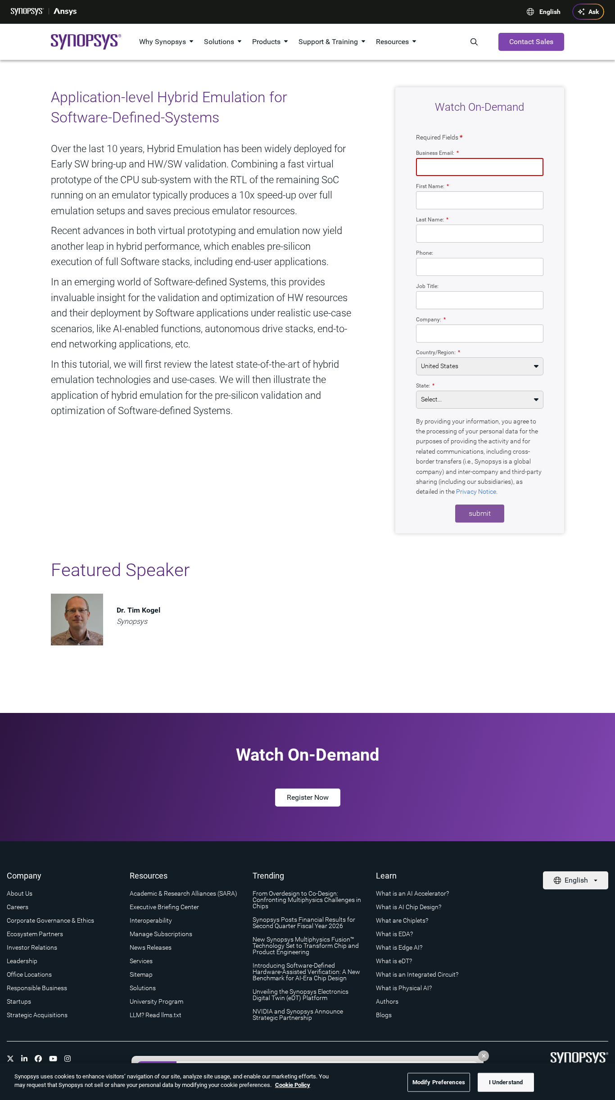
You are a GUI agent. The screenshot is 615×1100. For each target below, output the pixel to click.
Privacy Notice (476, 491)
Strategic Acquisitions (37, 1015)
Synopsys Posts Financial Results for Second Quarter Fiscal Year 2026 (304, 922)
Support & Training (328, 41)
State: (425, 385)
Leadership (22, 961)
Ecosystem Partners (35, 934)
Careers (17, 907)
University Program (156, 1001)
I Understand (506, 1082)
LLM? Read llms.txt (155, 1015)
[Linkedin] (24, 1058)
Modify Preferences (438, 1082)
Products (266, 41)
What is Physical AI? (404, 988)
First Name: (432, 186)
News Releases (151, 947)
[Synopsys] (27, 11)
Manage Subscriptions (161, 934)
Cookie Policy (292, 1085)
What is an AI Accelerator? (412, 893)
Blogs (384, 1015)
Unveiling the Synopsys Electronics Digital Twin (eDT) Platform (300, 994)
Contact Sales (531, 41)
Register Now (308, 797)
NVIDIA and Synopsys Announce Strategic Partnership (298, 1014)
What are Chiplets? (402, 920)
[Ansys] (65, 11)
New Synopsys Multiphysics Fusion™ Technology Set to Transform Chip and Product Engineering (306, 946)
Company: (431, 319)
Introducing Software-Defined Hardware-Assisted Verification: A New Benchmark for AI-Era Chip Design (306, 972)
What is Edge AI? (399, 947)
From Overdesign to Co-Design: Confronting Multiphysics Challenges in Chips (307, 900)
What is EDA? (394, 934)
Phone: (424, 253)
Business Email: (437, 153)
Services (141, 961)
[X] (10, 1058)
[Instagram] (67, 1058)
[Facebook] (38, 1058)
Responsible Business (37, 988)
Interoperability (151, 920)
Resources (392, 41)
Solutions (219, 41)
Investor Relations (32, 947)
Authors (387, 1001)
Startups (19, 1001)
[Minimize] (483, 1055)
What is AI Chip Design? (408, 907)
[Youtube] (53, 1058)
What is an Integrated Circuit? (417, 974)
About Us (19, 893)
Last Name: (432, 219)
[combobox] (479, 334)
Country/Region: (438, 352)
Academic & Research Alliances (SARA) (183, 893)
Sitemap (141, 974)
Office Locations (29, 974)
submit (480, 513)
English (550, 11)
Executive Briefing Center (164, 907)
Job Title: (427, 286)
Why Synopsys (162, 41)
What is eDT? (394, 961)
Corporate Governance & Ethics (50, 920)
